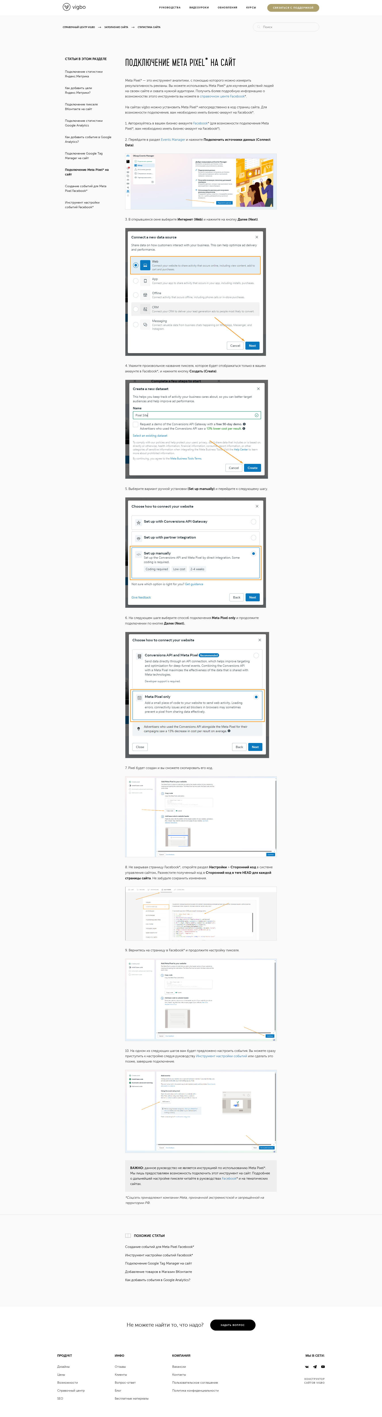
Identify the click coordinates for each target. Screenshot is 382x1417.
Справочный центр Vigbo (79, 27)
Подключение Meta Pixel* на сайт (87, 172)
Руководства (169, 7)
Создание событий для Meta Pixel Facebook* (85, 188)
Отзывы (120, 1366)
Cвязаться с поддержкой (293, 7)
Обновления (227, 7)
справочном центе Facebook (222, 96)
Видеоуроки (199, 7)
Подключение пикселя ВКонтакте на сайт (81, 107)
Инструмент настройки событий (221, 1056)
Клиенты (121, 1374)
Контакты (179, 1374)
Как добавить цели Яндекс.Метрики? (78, 90)
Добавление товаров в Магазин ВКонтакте (158, 1272)
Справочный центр (71, 1390)
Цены (61, 1374)
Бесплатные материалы (132, 1398)
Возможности (67, 1382)
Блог (118, 1390)
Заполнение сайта (116, 27)
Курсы (251, 7)
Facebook (200, 123)
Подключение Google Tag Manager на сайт (84, 156)
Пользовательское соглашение (195, 1382)
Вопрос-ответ (125, 1382)
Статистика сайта (149, 27)
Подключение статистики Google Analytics (84, 123)
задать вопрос (233, 1325)
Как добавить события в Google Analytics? (88, 139)
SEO (60, 1398)
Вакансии (179, 1366)
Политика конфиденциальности (195, 1390)
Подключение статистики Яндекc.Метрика (84, 74)
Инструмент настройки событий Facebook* (82, 205)
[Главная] (74, 10)
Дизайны (63, 1366)
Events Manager (173, 140)
